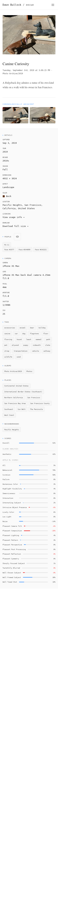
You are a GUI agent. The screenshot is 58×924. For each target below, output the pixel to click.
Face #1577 (9, 249)
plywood (15, 345)
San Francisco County (40, 403)
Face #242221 (41, 249)
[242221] (5, 17)
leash (28, 339)
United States (26, 208)
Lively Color (8, 512)
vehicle (35, 351)
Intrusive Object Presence (15, 507)
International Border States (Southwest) (23, 392)
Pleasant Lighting (11, 535)
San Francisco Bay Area (15, 403)
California (9, 208)
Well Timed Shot (10, 582)
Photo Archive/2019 (13, 73)
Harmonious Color (10, 484)
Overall (6, 443)
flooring (8, 339)
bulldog (42, 328)
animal (22, 328)
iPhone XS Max (11, 266)
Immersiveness (9, 493)
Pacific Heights (11, 430)
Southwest (8, 409)
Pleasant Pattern (10, 540)
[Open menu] (52, 4)
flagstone (34, 333)
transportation (20, 351)
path (48, 339)
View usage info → (13, 217)
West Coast (9, 415)
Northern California (13, 397)
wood (19, 357)
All (4, 465)
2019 (5, 152)
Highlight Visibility (12, 489)
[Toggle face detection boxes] (17, 236)
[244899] (37, 25)
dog (23, 333)
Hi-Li (6, 245)
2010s (6, 161)
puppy (25, 345)
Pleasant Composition (12, 531)
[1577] (20, 43)
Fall (5, 169)
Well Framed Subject (12, 577)
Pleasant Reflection (12, 554)
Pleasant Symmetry (11, 559)
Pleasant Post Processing (14, 549)
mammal (39, 339)
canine (7, 333)
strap (6, 351)
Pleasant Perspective (12, 545)
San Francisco (32, 205)
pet (5, 345)
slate (47, 345)
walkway (47, 351)
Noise (5, 521)
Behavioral (7, 470)
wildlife (8, 357)
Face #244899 (24, 249)
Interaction (8, 498)
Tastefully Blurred (11, 568)
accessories (9, 328)
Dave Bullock (18, 4)
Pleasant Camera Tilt (12, 526)
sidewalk (37, 345)
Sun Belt (21, 409)
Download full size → (15, 226)
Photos (29, 371)
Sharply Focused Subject (14, 563)
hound (19, 339)
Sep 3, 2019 (10, 143)
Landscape (8, 187)
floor (45, 333)
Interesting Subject (12, 503)
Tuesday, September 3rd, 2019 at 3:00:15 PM (26, 70)
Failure (6, 479)
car (16, 333)
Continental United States (16, 386)
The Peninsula (36, 409)
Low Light (7, 517)
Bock (8, 196)
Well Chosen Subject (12, 573)
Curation (6, 475)
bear (32, 328)
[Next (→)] (50, 35)
